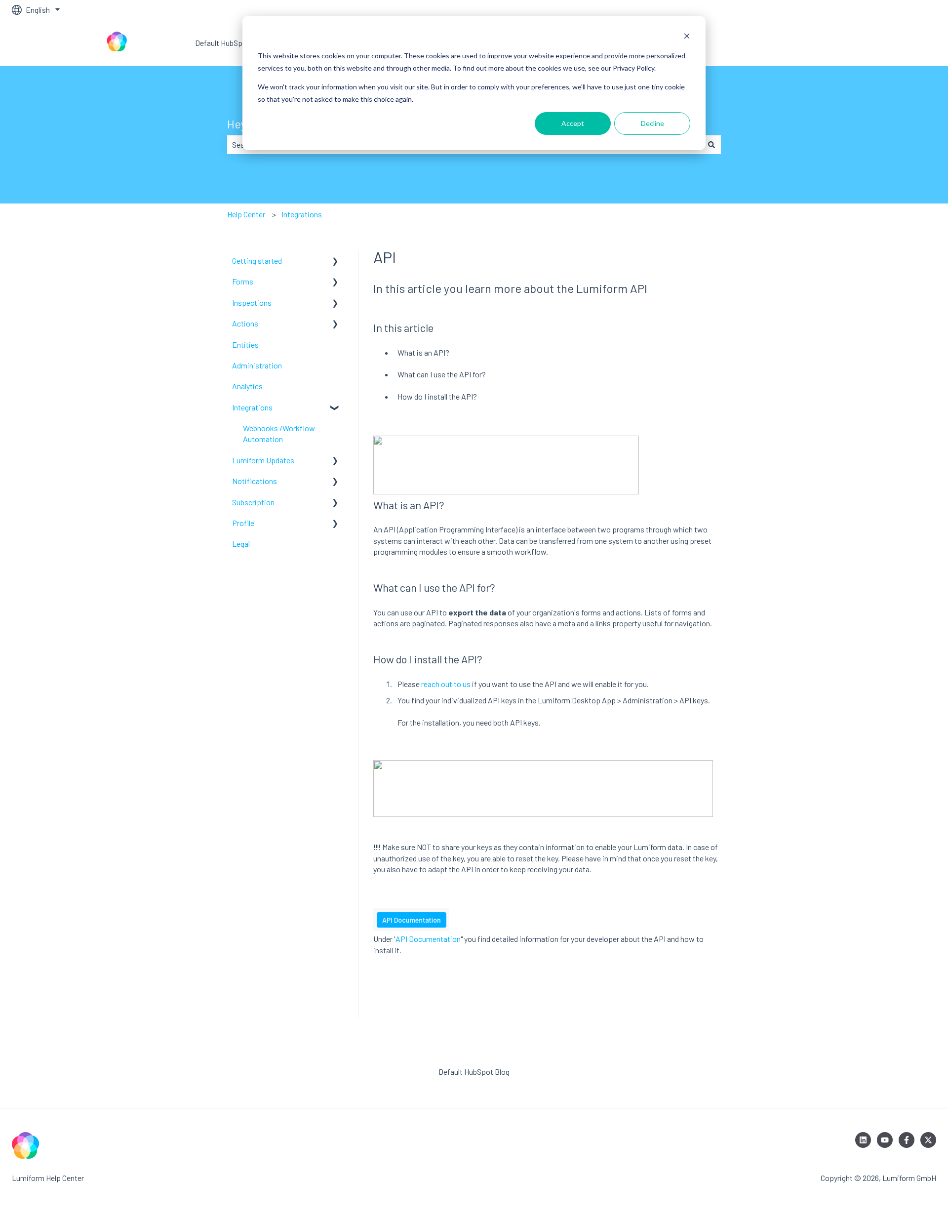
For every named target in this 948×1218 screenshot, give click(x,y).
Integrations (301, 214)
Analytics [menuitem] (247, 386)
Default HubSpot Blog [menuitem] (474, 1071)
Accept (572, 123)
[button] (335, 261)
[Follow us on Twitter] (928, 1140)
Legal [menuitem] (241, 543)
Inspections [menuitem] (252, 302)
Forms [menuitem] (242, 281)
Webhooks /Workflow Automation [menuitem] (279, 433)
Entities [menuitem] (245, 344)
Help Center (246, 214)
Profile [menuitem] (243, 523)
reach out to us (446, 684)
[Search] (711, 144)
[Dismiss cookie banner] (686, 37)
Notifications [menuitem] (254, 481)
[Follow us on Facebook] (906, 1140)
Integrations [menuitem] (252, 407)
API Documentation (428, 938)
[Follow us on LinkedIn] (863, 1140)
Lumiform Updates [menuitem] (263, 460)
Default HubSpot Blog (230, 42)
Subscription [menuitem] (253, 502)
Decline (652, 123)
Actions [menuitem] (245, 323)
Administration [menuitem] (257, 365)
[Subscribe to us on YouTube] (885, 1140)
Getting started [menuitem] (257, 260)
